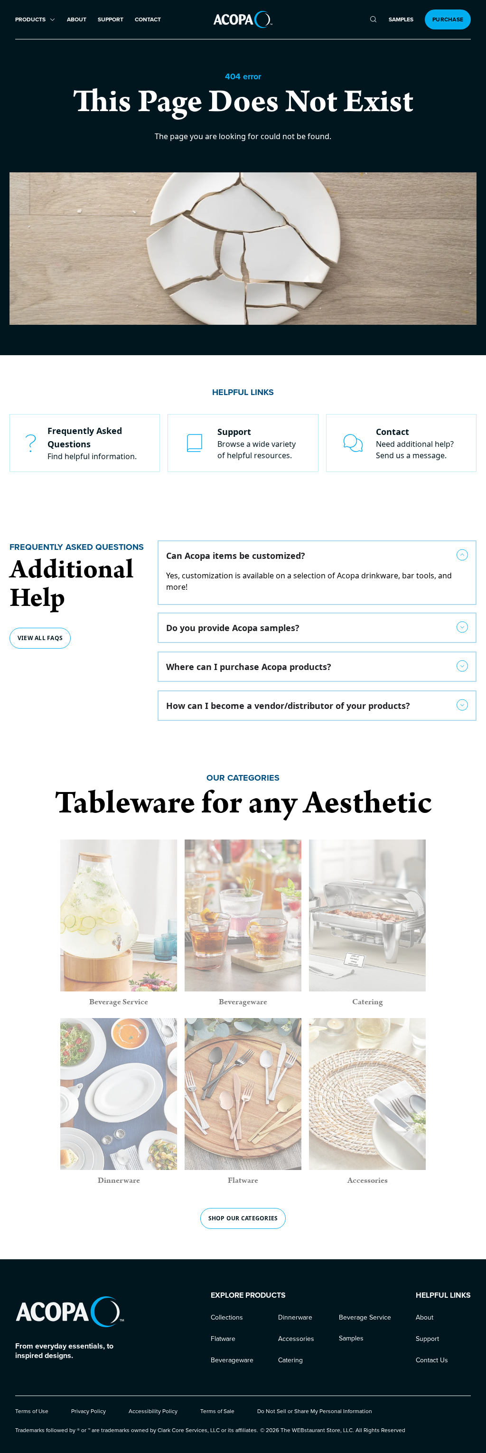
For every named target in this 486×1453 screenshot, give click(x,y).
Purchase (447, 19)
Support (110, 20)
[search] (373, 19)
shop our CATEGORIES (243, 1218)
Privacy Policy (88, 1411)
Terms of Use (31, 1411)
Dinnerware (295, 1317)
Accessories (296, 1339)
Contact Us (432, 1360)
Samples (401, 20)
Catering (290, 1360)
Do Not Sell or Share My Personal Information (314, 1411)
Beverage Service (365, 1317)
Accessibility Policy (153, 1411)
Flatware (223, 1339)
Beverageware (232, 1360)
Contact (148, 20)
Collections (227, 1317)
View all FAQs (40, 638)
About (76, 20)
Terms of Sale (217, 1411)
